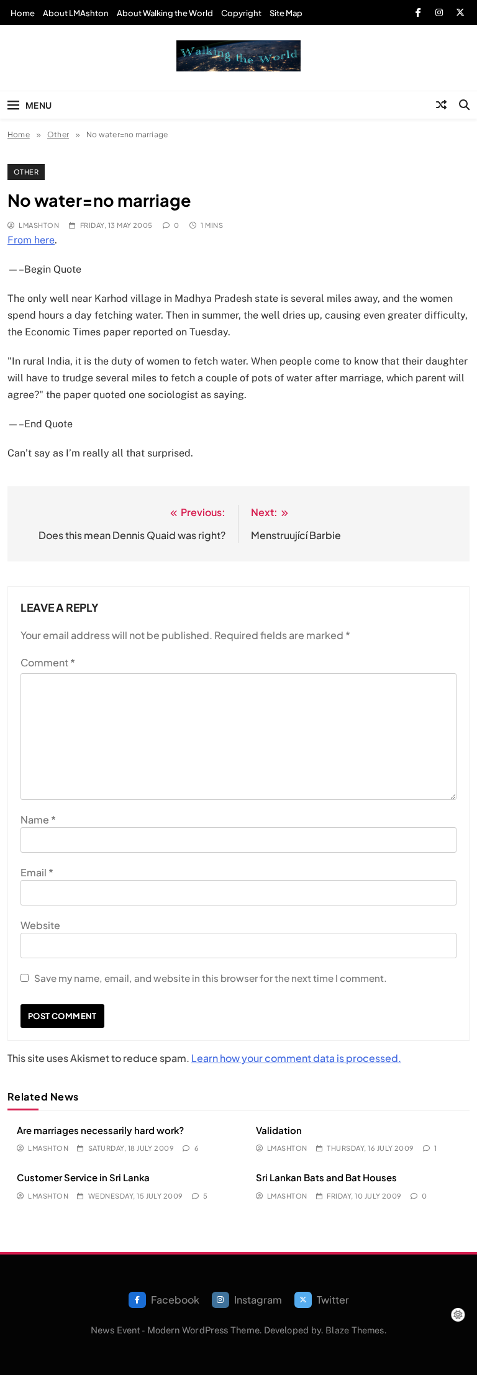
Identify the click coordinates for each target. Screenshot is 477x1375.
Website (40, 925)
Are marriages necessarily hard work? (100, 1130)
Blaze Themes (354, 1330)
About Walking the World (165, 13)
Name (38, 819)
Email (36, 872)
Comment (47, 662)
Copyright (241, 13)
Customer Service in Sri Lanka (83, 1177)
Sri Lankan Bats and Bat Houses (326, 1177)
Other (26, 172)
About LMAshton (76, 13)
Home (23, 13)
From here (31, 240)
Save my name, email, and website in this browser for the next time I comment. (210, 978)
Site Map (286, 13)
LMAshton (39, 225)
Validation (279, 1130)
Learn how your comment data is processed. (296, 1057)
